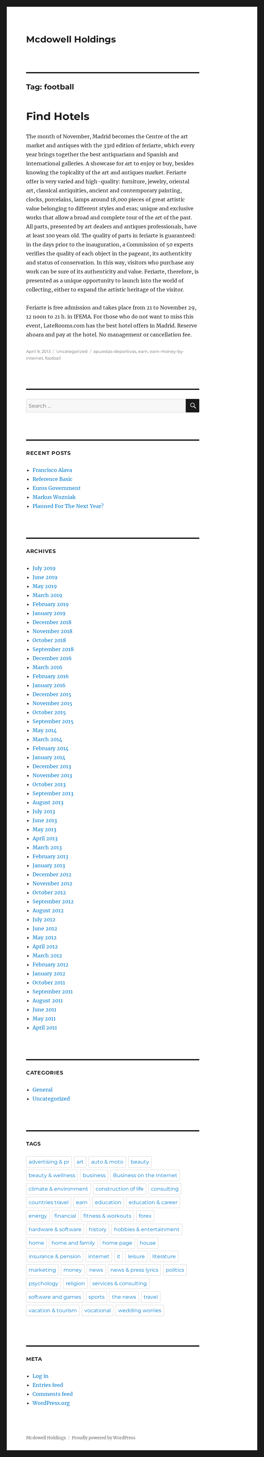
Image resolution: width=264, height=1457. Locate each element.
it (118, 1256)
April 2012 (45, 946)
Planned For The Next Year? (68, 506)
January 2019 (49, 613)
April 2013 (45, 838)
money (72, 1270)
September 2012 (53, 901)
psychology (43, 1283)
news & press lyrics (134, 1270)
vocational (97, 1310)
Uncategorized (72, 351)
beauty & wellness (52, 1175)
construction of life (120, 1189)
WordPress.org (51, 1403)
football (53, 358)
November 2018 (52, 631)
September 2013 (53, 793)
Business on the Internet (145, 1175)
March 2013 (47, 847)
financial (65, 1216)
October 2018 (49, 640)
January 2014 (49, 757)
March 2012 (47, 955)
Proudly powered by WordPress (104, 1438)
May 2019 (45, 586)
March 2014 (47, 739)
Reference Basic (52, 479)
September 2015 (53, 721)
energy (38, 1216)
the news (124, 1297)
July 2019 (44, 568)
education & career (153, 1202)
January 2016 (49, 685)
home (36, 1243)
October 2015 (49, 712)
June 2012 (45, 928)
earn (143, 351)
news (96, 1270)
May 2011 (44, 1018)
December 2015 (52, 694)
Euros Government (57, 488)
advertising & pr (49, 1162)
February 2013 (50, 856)
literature (164, 1256)
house (148, 1243)
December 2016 (52, 658)
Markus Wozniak (54, 497)
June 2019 (45, 577)
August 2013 (48, 802)
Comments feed (53, 1394)
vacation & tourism (53, 1310)
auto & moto (107, 1162)
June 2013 (45, 820)
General (42, 1089)
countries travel (49, 1202)
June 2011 (44, 1009)
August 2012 (48, 910)
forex (145, 1216)
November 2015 (52, 703)
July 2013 (44, 811)
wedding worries (139, 1310)
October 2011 (49, 982)
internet (98, 1256)
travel (151, 1297)
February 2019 (51, 604)
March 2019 (47, 595)
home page (117, 1243)
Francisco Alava (52, 470)
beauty (140, 1162)
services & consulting (119, 1283)
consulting (165, 1189)
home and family (73, 1243)
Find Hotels (58, 116)
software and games (55, 1297)
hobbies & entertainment (147, 1229)
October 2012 (49, 892)
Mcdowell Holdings (71, 39)
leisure (136, 1256)
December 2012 (52, 874)
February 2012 (51, 964)
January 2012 (49, 973)
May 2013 (44, 829)
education (108, 1202)
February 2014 (51, 748)
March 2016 (47, 667)
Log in (41, 1376)
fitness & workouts (107, 1216)
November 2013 (52, 775)
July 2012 (44, 919)
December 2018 (52, 622)
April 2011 (45, 1027)
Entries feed (48, 1385)
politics (175, 1270)
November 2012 (52, 883)
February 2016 (51, 676)
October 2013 (49, 784)
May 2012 (45, 937)
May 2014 (45, 730)
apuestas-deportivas (114, 351)
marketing (42, 1270)
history (98, 1229)
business (94, 1175)
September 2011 (53, 991)
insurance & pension (55, 1256)
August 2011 (48, 1000)
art (80, 1162)
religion (75, 1283)
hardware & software (55, 1229)
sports (97, 1297)
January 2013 (49, 865)
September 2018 (53, 649)
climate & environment (58, 1189)
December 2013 (52, 766)
